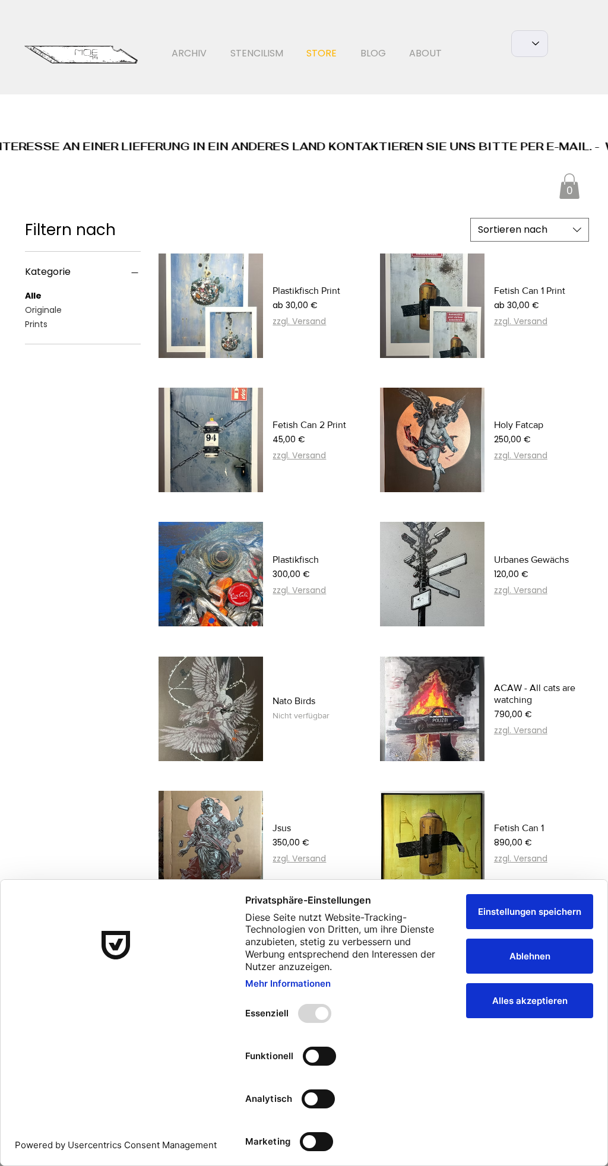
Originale (43, 310)
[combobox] (529, 230)
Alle (33, 296)
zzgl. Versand (299, 321)
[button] (569, 186)
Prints (36, 324)
